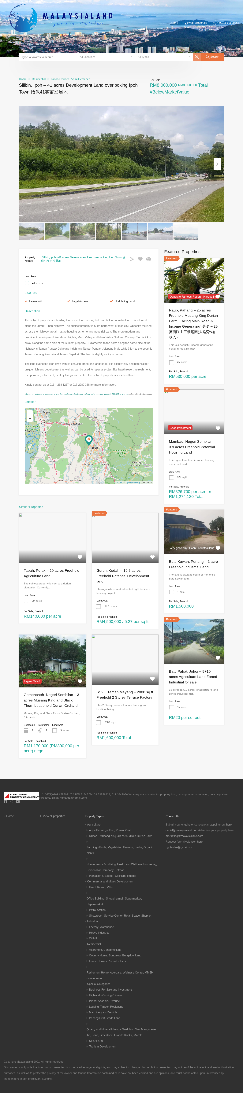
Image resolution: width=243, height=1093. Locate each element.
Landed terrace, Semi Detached (70, 79)
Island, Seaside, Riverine (104, 1001)
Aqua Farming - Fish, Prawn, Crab (110, 830)
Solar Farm (96, 1040)
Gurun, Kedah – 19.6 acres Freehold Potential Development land (122, 576)
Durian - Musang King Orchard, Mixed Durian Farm (120, 835)
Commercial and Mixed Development (110, 881)
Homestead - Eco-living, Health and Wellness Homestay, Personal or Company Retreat (122, 867)
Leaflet (119, 482)
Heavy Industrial (99, 932)
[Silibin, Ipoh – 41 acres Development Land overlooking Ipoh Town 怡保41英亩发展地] (89, 440)
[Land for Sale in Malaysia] (61, 40)
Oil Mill (93, 938)
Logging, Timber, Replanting (106, 1006)
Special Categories (98, 983)
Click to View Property (52, 553)
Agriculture (93, 824)
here (229, 824)
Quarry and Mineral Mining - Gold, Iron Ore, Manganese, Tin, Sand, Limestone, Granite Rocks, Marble (121, 1032)
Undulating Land (125, 301)
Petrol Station (97, 909)
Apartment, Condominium (105, 949)
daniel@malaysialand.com (182, 830)
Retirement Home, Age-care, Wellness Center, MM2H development (120, 975)
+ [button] (30, 413)
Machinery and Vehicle (103, 1012)
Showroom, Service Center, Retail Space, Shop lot (120, 915)
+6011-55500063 (229, 22)
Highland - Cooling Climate (105, 995)
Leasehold (35, 301)
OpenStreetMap (133, 482)
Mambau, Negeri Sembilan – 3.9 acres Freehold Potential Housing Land (192, 447)
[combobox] (106, 57)
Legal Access (80, 301)
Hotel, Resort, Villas (101, 887)
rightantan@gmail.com (179, 847)
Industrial (92, 921)
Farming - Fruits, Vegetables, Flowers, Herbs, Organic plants (120, 850)
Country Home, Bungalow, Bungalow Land (115, 955)
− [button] (30, 418)
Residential (39, 79)
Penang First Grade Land (104, 1018)
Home (174, 22)
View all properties (196, 22)
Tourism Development (102, 1046)
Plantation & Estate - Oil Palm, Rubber (112, 875)
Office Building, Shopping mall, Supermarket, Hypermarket (114, 901)
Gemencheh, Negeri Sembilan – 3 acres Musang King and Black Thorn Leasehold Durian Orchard (51, 700)
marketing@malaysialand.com (140, 394)
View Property (194, 425)
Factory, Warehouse (101, 927)
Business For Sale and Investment (110, 989)
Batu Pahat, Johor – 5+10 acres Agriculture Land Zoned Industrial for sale (193, 676)
